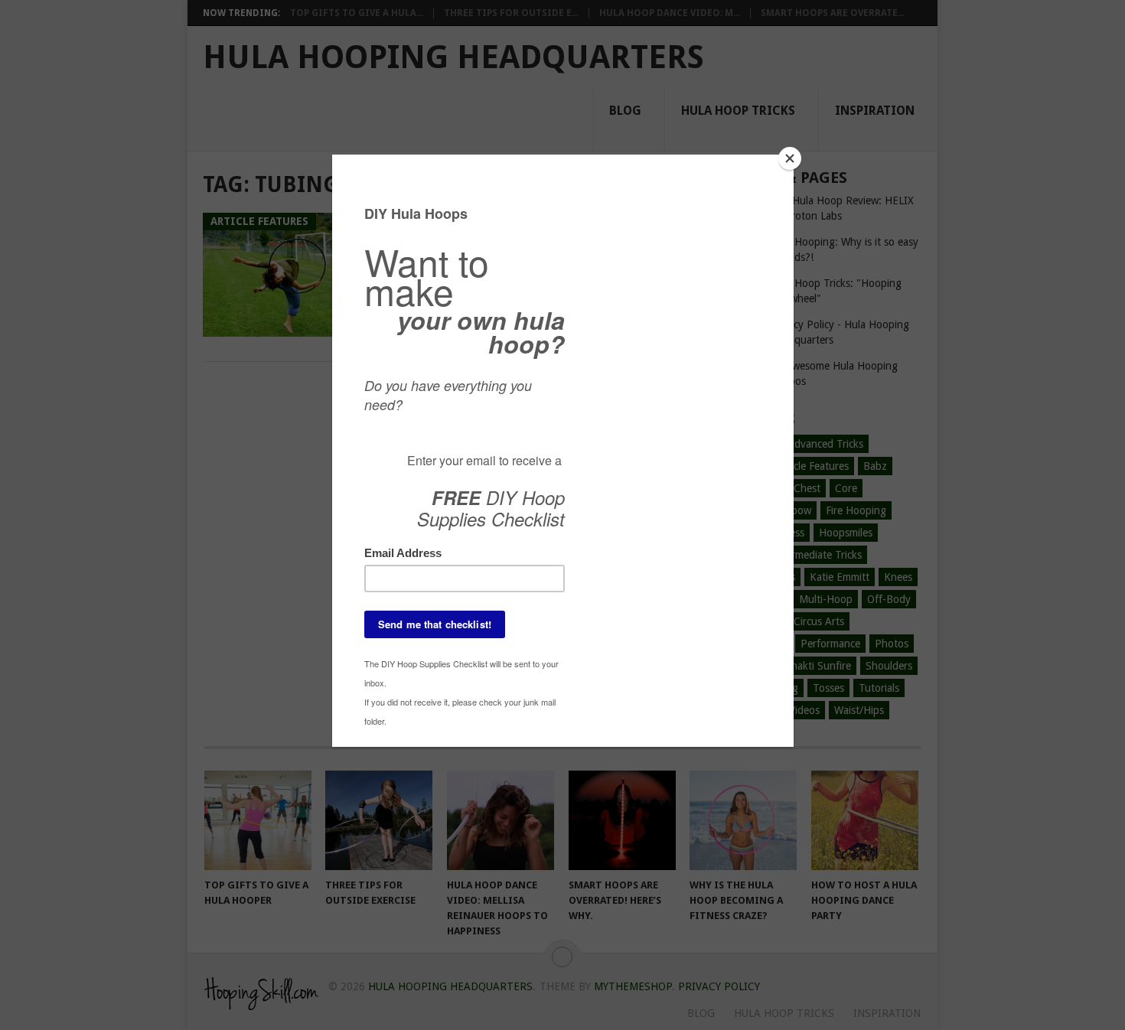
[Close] (789, 158)
